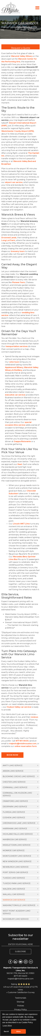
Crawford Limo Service (20, 801)
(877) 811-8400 (20, 976)
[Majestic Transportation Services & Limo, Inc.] (10, 8)
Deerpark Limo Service (20, 807)
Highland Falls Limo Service (20, 834)
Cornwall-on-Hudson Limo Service (20, 794)
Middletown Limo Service (20, 845)
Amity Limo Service (20, 765)
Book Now (12, 755)
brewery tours (18, 251)
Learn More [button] (7, 1026)
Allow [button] (18, 1031)
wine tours (14, 362)
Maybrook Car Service (20, 839)
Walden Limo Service (20, 889)
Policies (20, 1006)
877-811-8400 (22, 741)
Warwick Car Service (20, 900)
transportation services (17, 346)
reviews (34, 717)
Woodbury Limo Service (20, 919)
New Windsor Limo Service (20, 861)
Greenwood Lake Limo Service (20, 823)
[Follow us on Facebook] (10, 962)
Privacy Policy (20, 1009)
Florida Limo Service (20, 812)
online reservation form (25, 746)
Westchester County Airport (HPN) (17, 131)
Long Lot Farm (8, 240)
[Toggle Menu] (37, 8)
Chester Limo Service (20, 782)
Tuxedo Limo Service (20, 878)
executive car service (15, 395)
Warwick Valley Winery (22, 56)
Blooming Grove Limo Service (20, 776)
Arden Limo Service (20, 771)
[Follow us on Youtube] (21, 962)
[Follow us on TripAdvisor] (31, 962)
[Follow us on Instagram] (26, 962)
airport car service (14, 182)
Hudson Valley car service (19, 707)
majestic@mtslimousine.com (22, 743)
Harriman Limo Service (20, 828)
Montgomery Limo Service (20, 856)
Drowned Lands (8, 238)
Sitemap (20, 1002)
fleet (20, 464)
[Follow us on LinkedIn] (15, 962)
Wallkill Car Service (20, 894)
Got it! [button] (6, 1031)
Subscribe (20, 951)
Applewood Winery (14, 367)
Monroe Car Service (20, 850)
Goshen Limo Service (20, 818)
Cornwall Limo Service (20, 787)
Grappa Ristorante (22, 441)
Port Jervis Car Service (20, 872)
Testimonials (20, 998)
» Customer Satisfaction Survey (20, 992)
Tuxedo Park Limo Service (20, 883)
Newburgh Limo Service (20, 867)
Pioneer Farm (18, 282)
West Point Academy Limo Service (20, 912)
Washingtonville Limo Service (20, 905)
